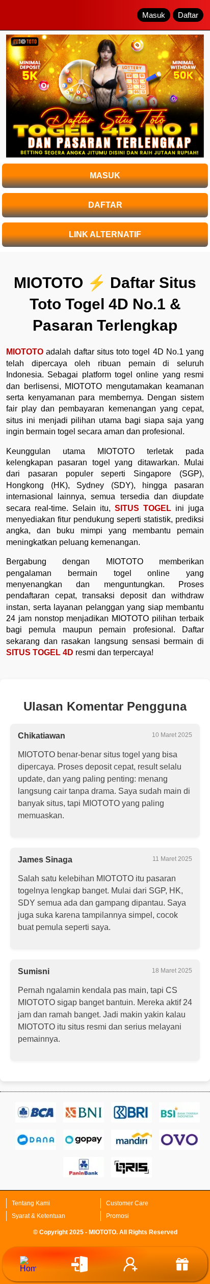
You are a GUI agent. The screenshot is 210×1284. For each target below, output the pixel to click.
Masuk (153, 15)
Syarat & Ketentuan (38, 1215)
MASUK (105, 175)
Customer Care (127, 1203)
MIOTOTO (24, 351)
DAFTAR (105, 205)
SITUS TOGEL (143, 508)
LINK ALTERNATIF (105, 234)
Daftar (188, 15)
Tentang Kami (31, 1203)
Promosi (117, 1215)
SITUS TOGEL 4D (39, 652)
